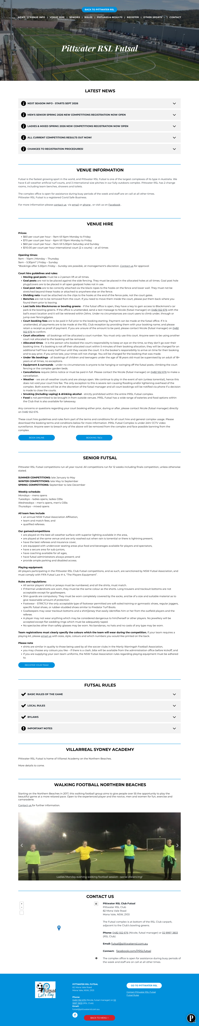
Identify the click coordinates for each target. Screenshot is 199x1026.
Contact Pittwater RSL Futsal (141, 992)
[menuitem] (22, 17)
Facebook (114, 204)
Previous (22, 845)
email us (46, 636)
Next (177, 845)
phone (87, 204)
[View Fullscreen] (21, 912)
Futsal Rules (133, 995)
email (75, 204)
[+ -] (59, 930)
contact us (60, 204)
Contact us (126, 266)
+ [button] (21, 904)
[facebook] (75, 1015)
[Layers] (96, 904)
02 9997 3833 (170, 932)
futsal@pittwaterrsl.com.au (129, 943)
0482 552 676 (159, 309)
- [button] (21, 907)
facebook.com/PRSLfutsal (133, 951)
